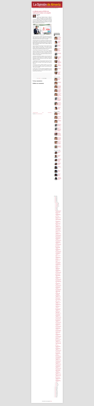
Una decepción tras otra (58, 308)
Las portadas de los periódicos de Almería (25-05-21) (58, 250)
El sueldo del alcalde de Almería (59, 156)
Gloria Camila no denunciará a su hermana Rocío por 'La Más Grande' (59, 87)
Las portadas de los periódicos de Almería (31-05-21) (58, 215)
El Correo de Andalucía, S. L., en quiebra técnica (59, 164)
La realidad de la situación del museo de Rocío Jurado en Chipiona (59, 38)
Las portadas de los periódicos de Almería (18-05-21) (58, 296)
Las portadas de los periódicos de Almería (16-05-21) (58, 310)
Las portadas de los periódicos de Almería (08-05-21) (58, 349)
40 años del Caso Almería (58, 339)
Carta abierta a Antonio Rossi (59, 82)
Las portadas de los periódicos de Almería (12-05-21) (58, 329)
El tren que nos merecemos (59, 68)
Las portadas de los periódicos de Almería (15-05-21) (58, 316)
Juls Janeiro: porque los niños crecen (59, 45)
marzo (56, 383)
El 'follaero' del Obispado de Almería (58, 217)
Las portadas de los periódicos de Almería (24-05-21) (58, 258)
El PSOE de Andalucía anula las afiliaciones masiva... (58, 276)
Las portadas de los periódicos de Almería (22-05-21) (58, 271)
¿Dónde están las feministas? (59, 53)
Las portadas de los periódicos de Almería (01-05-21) (58, 381)
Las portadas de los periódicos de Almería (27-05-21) (58, 239)
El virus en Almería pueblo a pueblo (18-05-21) (58, 289)
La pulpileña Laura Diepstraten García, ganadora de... (57, 268)
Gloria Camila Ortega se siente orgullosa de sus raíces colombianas (58, 50)
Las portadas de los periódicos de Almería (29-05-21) (58, 226)
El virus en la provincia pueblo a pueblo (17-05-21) (58, 300)
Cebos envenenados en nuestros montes (58, 298)
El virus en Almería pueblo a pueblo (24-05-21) (58, 251)
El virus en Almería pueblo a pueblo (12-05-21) (58, 326)
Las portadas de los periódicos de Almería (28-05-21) (58, 233)
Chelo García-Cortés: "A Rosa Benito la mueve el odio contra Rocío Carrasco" (58, 104)
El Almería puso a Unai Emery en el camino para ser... (57, 224)
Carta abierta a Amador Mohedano (59, 79)
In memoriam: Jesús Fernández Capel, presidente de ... (57, 294)
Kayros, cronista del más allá (59, 171)
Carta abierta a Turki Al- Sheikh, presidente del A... (58, 220)
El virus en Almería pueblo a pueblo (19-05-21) (58, 286)
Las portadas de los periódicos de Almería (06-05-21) (58, 359)
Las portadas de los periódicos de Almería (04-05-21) (58, 367)
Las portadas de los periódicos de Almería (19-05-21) (58, 288)
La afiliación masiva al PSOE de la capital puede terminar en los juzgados (42, 12)
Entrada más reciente (35, 112)
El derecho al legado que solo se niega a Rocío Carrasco (59, 125)
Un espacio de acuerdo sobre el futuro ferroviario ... (58, 307)
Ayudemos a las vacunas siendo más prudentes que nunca (58, 375)
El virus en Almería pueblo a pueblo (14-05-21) (58, 318)
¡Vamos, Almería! (57, 216)
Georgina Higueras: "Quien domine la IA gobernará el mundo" (59, 61)
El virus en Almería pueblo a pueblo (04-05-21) (58, 365)
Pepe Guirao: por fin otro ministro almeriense (59, 175)
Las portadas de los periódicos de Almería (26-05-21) (58, 243)
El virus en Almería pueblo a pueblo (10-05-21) (58, 336)
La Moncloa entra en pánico (59, 166)
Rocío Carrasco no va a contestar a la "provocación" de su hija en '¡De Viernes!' (58, 143)
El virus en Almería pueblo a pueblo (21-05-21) (58, 272)
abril (56, 382)
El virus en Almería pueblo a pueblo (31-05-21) (58, 211)
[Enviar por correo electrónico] (43, 78)
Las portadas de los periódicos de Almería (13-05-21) (58, 325)
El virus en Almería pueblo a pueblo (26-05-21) (58, 240)
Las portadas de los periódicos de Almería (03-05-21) (58, 373)
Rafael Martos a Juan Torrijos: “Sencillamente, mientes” (59, 178)
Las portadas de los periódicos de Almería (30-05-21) (58, 222)
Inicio (42, 112)
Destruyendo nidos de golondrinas (57, 338)
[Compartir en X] (44, 78)
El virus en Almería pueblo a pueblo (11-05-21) (58, 330)
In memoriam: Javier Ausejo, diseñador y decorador (57, 248)
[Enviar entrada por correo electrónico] (41, 78)
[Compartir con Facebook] (45, 78)
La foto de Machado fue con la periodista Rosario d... (58, 254)
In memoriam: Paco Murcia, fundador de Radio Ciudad (57, 312)
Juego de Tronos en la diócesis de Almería (57, 230)
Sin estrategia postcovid (58, 319)
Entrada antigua (50, 112)
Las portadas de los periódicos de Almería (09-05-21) (58, 347)
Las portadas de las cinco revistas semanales (59, 42)
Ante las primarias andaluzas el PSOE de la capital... (58, 302)
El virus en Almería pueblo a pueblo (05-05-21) (58, 361)
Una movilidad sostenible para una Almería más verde (58, 343)
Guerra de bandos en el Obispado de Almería (58, 237)
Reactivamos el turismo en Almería (58, 259)
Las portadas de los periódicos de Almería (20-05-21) (58, 284)
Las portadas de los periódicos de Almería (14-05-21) (58, 321)
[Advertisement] (42, 106)
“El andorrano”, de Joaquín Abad (59, 152)
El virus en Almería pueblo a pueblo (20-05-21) (58, 279)
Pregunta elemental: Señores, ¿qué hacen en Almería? (58, 371)
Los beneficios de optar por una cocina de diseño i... (58, 332)
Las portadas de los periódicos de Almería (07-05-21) (58, 354)
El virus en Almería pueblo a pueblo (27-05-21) (58, 235)
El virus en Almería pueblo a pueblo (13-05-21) (58, 322)
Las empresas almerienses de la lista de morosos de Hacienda (59, 160)
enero (56, 385)
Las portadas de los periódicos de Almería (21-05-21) (58, 278)
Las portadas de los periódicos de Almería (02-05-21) (58, 378)
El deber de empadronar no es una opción (59, 65)
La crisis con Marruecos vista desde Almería (58, 262)
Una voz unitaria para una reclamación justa (58, 314)
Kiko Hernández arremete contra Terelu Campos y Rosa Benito (59, 94)
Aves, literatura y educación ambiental (58, 355)
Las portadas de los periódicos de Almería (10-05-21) (58, 341)
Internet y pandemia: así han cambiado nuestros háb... (58, 282)
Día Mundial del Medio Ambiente (57, 212)
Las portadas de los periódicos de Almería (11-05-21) (58, 335)
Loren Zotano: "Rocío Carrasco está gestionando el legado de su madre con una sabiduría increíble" (58, 99)
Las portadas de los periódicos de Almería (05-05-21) (58, 363)
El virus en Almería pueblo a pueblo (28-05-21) (58, 228)
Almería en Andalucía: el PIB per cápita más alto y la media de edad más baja (58, 134)
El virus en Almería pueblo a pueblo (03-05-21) (58, 369)
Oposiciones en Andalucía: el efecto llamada (59, 146)
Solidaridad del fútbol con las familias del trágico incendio (59, 57)
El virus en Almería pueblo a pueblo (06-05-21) (58, 357)
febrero (56, 384)
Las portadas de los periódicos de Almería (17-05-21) (58, 304)
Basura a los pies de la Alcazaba (57, 266)
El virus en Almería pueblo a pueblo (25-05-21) (58, 244)
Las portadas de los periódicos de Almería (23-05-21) (58, 265)
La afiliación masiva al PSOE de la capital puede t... (57, 292)
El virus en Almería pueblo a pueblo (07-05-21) (58, 350)
